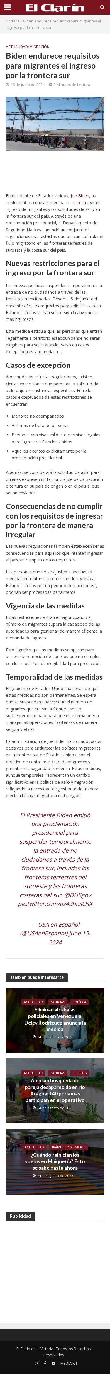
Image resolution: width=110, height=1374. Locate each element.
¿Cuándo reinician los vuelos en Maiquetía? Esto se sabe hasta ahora (55, 1161)
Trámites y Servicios (68, 1147)
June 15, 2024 (69, 937)
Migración (39, 46)
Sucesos (79, 1073)
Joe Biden (80, 195)
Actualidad (17, 46)
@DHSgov (77, 895)
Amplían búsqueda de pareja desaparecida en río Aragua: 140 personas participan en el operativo (55, 1090)
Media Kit (68, 1363)
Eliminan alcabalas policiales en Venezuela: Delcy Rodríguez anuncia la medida (55, 1019)
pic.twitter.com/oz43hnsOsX (55, 904)
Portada (13, 21)
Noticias (58, 1002)
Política (79, 1002)
